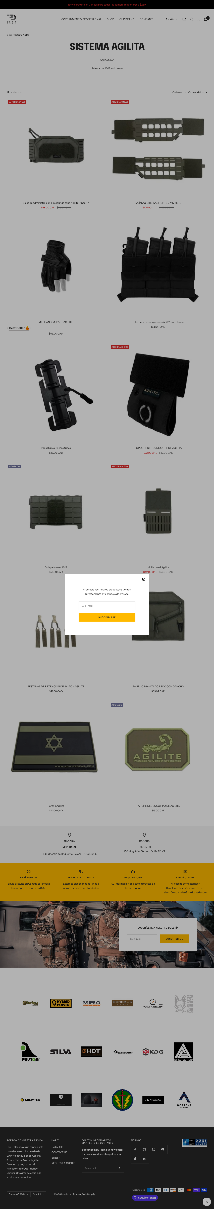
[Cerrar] (143, 579)
